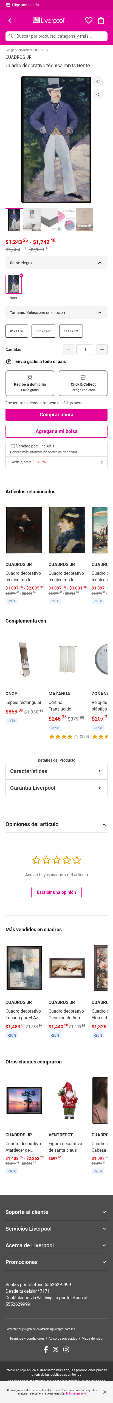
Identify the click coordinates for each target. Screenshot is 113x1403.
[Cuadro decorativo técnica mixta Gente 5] (84, 219)
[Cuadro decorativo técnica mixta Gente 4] (67, 219)
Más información (76, 1393)
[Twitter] (55, 1349)
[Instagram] (66, 1349)
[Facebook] (46, 1349)
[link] (24, 553)
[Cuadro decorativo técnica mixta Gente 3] (49, 219)
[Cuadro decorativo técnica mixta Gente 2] (32, 219)
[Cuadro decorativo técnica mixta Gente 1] (14, 219)
